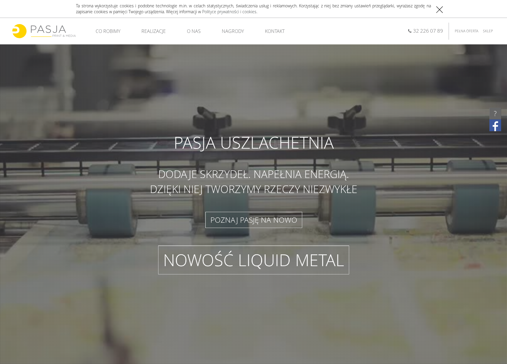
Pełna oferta (466, 30)
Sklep (488, 30)
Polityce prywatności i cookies (229, 11)
